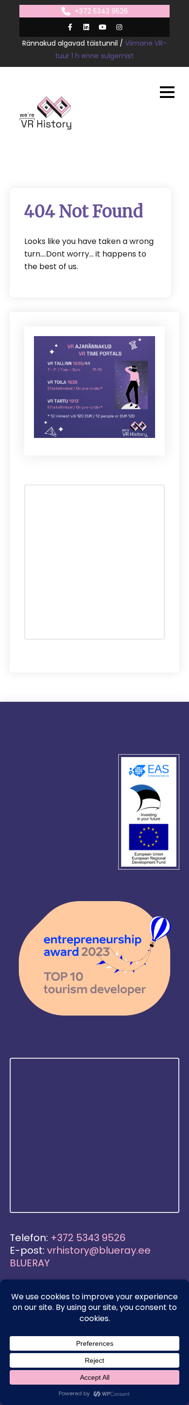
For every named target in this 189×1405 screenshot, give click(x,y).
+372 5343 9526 (101, 11)
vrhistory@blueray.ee (99, 1250)
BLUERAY (30, 1263)
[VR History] (46, 113)
